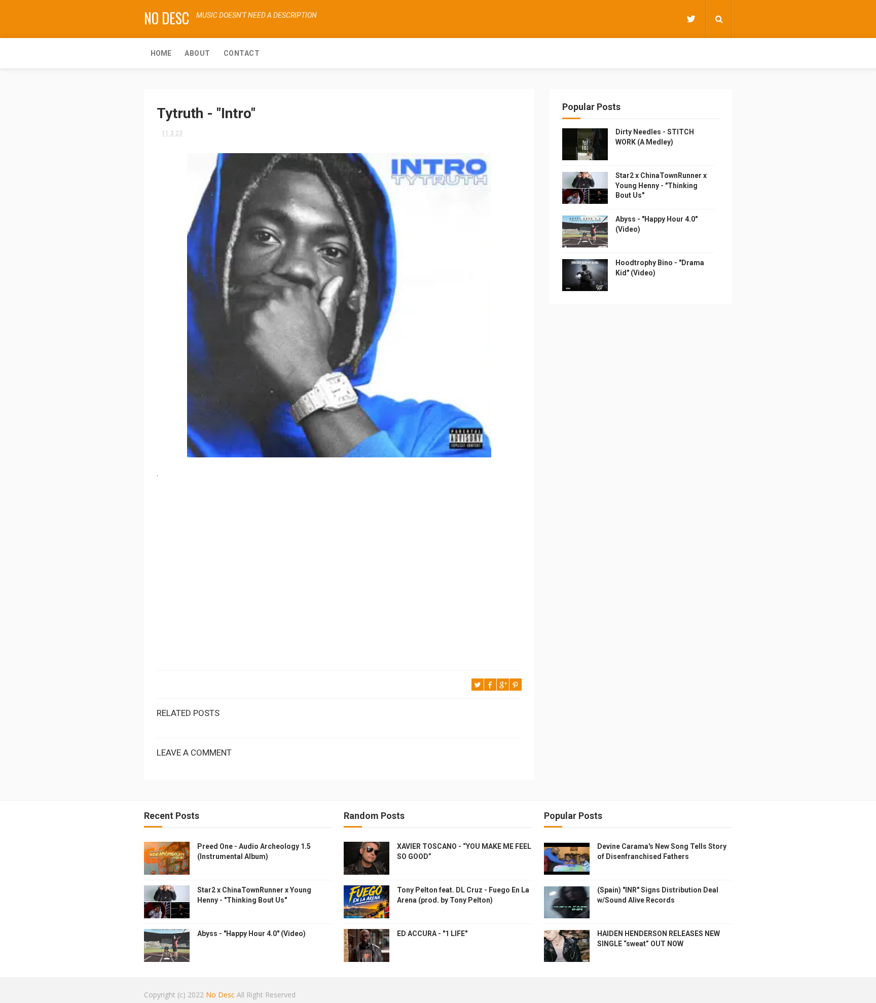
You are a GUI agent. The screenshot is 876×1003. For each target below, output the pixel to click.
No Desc (166, 18)
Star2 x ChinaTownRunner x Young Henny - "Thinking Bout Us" (661, 185)
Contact (242, 53)
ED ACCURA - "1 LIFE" (432, 933)
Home (161, 53)
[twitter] (691, 19)
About (197, 53)
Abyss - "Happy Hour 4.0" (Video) (251, 933)
